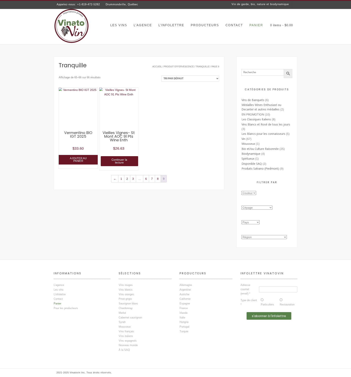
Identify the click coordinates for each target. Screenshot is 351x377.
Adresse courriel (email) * (245, 289)
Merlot (122, 312)
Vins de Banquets (253, 100)
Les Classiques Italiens (256, 119)
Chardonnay (126, 308)
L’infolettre (171, 25)
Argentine (185, 289)
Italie (182, 317)
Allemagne (186, 285)
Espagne (185, 303)
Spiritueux (248, 158)
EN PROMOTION (253, 114)
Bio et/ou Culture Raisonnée (260, 149)
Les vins (118, 25)
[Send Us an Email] (283, 14)
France (184, 308)
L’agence (143, 25)
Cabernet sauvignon (130, 317)
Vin (243, 139)
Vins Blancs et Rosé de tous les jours (266, 124)
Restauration (287, 304)
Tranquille (203, 66)
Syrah (122, 322)
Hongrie (184, 322)
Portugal (184, 326)
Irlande (183, 312)
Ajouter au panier (78, 159)
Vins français (126, 331)
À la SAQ (124, 349)
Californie (185, 298)
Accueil (157, 66)
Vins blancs (125, 289)
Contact (234, 25)
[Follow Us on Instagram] (295, 14)
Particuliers (267, 304)
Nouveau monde (128, 345)
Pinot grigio (125, 298)
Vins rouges (126, 285)
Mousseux (248, 144)
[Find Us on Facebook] (289, 14)
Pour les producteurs (66, 308)
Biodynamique (251, 154)
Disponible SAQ (252, 164)
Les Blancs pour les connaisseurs (263, 134)
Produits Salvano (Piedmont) (260, 168)
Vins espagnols (128, 340)
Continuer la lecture (119, 161)
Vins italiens (126, 336)
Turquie (184, 331)
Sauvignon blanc (128, 303)
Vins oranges (126, 294)
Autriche (184, 294)
